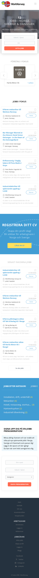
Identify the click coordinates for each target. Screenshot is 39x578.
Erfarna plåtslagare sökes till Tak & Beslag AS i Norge (14, 320)
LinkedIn (21, 566)
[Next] (35, 75)
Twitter (21, 559)
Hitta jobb (19, 540)
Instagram (21, 563)
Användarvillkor (19, 512)
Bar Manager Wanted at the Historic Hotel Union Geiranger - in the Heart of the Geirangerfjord (13, 136)
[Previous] (4, 75)
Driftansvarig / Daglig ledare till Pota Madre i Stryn (12, 163)
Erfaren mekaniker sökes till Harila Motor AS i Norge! (13, 344)
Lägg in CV (19, 245)
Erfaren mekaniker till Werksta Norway (12, 110)
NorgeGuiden (19, 516)
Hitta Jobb (19, 48)
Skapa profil (19, 544)
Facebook (19, 556)
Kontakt (19, 505)
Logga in (19, 528)
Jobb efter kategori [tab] (15, 386)
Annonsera (19, 525)
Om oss (19, 509)
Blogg (19, 551)
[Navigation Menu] (35, 3)
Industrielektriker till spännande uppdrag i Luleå (11, 188)
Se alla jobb (19, 368)
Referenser (19, 531)
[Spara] (35, 110)
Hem (19, 502)
